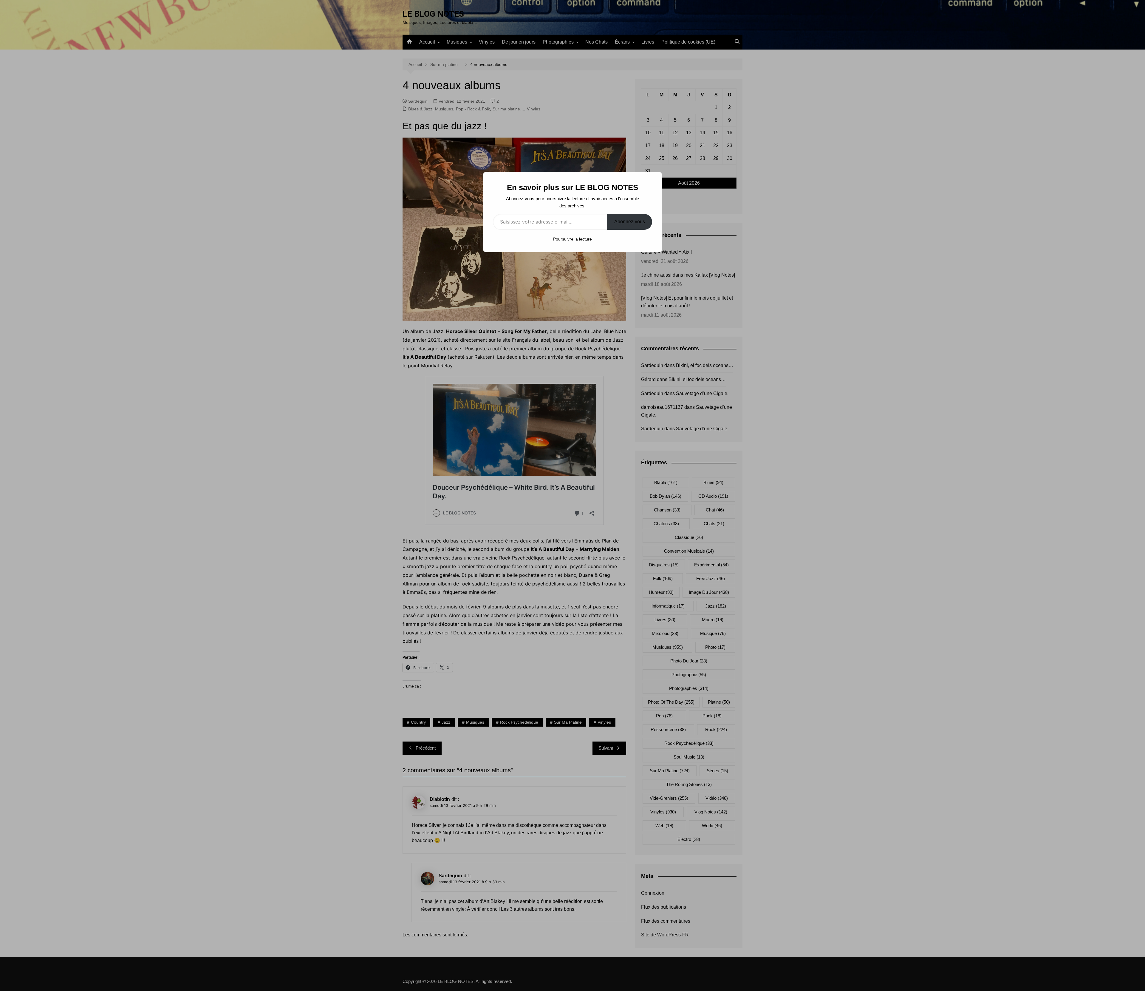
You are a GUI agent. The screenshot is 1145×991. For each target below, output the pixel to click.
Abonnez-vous (629, 221)
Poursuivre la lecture (572, 239)
